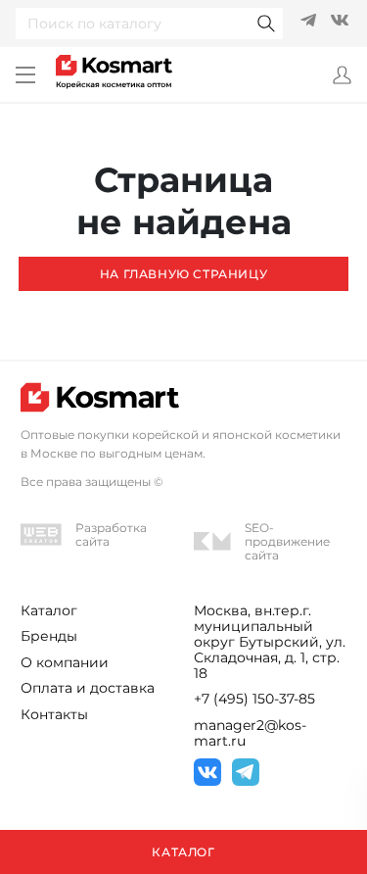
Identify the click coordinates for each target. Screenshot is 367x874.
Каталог (49, 610)
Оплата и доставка (88, 688)
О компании (65, 662)
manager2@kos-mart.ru (250, 733)
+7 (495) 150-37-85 (254, 698)
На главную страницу (184, 274)
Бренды (49, 636)
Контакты (54, 714)
